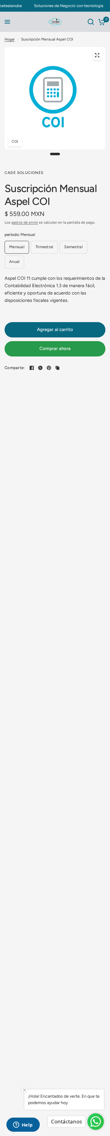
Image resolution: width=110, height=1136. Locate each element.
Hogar (10, 39)
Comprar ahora (55, 348)
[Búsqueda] (91, 22)
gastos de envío (24, 222)
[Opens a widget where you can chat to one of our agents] (23, 1125)
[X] (40, 368)
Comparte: (14, 368)
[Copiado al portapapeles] (57, 368)
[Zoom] (97, 55)
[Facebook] (31, 368)
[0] (100, 22)
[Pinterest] (49, 368)
